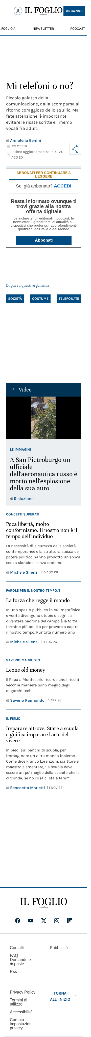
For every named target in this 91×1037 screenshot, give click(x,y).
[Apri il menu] (6, 11)
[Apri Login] (18, 11)
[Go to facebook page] (17, 920)
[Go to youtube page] (30, 920)
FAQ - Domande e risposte (20, 959)
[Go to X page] (43, 920)
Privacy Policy (22, 992)
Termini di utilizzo (18, 1002)
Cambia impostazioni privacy (21, 1024)
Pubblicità (59, 948)
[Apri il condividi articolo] (75, 149)
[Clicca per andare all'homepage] (43, 903)
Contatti (17, 948)
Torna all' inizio (60, 996)
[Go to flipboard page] (69, 920)
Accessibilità (21, 1012)
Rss (13, 971)
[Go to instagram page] (56, 920)
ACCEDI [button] (62, 185)
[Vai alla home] (43, 11)
